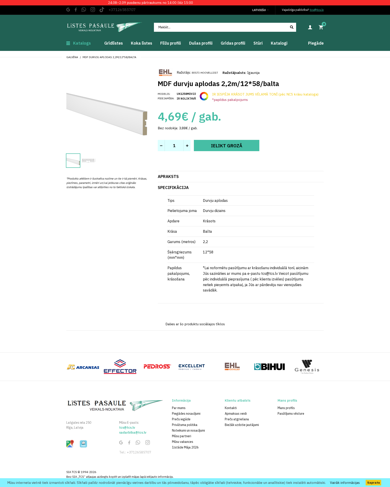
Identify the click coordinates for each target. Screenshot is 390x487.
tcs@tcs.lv (317, 10)
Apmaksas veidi (236, 414)
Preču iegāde (181, 419)
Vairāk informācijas (345, 482)
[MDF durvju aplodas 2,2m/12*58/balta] (107, 108)
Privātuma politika (184, 425)
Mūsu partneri (181, 436)
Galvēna (72, 57)
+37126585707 (122, 9)
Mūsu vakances (182, 442)
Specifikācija (173, 187)
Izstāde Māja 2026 (185, 447)
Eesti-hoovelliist (205, 72)
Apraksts (168, 176)
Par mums (179, 408)
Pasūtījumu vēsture (291, 414)
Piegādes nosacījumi (186, 414)
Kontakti (231, 408)
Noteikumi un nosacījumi (188, 430)
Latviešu (259, 10)
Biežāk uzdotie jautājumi (242, 425)
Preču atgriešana (237, 419)
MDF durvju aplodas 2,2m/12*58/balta (109, 57)
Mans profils (286, 408)
